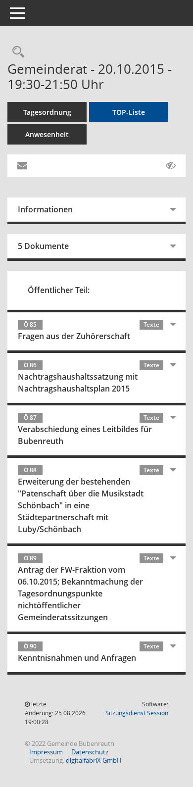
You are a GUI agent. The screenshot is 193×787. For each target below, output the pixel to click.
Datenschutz (89, 751)
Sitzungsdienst (136, 713)
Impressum (46, 751)
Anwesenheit (47, 134)
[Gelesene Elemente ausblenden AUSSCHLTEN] (170, 166)
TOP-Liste (128, 112)
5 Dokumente (43, 246)
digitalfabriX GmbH (94, 760)
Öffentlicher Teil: (59, 290)
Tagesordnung (47, 112)
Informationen (45, 209)
